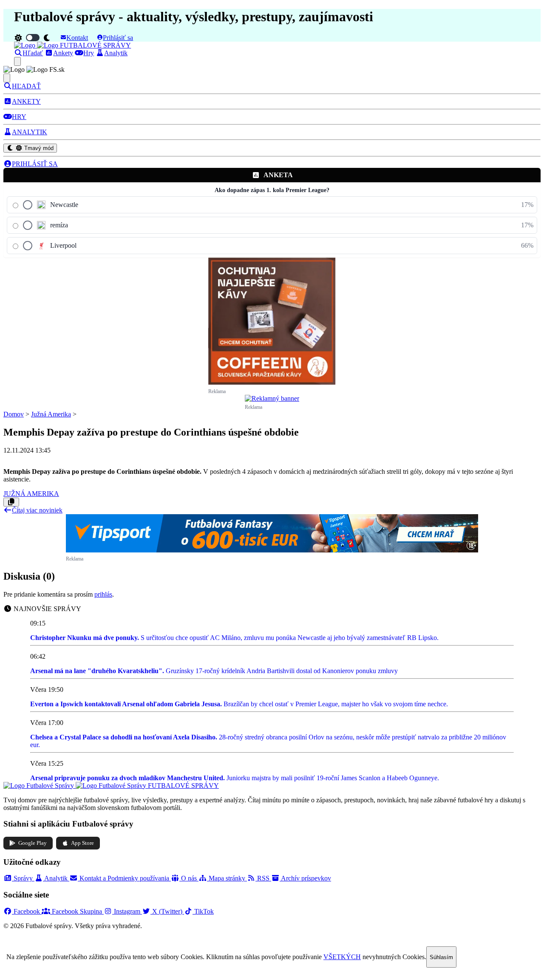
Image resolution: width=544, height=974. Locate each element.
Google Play (32, 843)
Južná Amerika (51, 414)
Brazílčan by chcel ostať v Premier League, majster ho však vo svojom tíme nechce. (239, 704)
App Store (82, 843)
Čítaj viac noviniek (37, 510)
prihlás (103, 594)
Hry (88, 53)
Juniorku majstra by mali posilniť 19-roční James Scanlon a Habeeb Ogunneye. (234, 777)
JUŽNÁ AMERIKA (31, 493)
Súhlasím (441, 957)
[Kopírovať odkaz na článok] (11, 502)
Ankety (63, 53)
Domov (13, 414)
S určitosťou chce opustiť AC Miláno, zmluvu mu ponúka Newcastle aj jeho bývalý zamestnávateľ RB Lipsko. (234, 637)
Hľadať (33, 53)
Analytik (116, 53)
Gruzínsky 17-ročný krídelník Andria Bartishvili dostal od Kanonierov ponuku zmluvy (214, 670)
